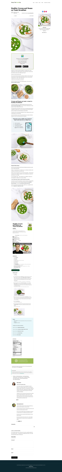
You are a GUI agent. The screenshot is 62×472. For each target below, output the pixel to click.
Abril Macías (17, 242)
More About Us (44, 32)
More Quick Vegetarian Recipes (24, 378)
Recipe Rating (13, 436)
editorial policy (20, 367)
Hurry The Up (16, 2)
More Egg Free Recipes (27, 377)
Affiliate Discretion (31, 466)
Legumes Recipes (15, 377)
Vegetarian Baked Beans (21, 327)
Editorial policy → (22, 373)
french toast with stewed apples (15, 105)
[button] (13, 228)
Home (34, 2)
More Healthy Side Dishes (16, 378)
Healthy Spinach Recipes (19, 376)
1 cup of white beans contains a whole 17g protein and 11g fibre (20, 179)
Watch (42, 2)
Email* (12, 452)
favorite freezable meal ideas (15, 82)
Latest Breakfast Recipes (26, 376)
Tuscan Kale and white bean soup (25, 183)
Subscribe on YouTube (47, 2)
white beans (17, 264)
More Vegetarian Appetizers (16, 379)
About (39, 2)
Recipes (37, 2)
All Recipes (14, 376)
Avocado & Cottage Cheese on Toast (23, 329)
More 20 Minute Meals (20, 377)
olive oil (17, 257)
